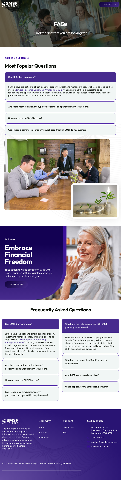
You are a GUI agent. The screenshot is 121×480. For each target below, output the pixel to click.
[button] (95, 4)
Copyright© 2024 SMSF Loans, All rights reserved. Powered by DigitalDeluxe (36, 463)
